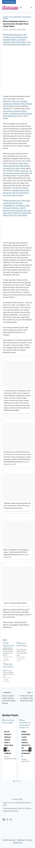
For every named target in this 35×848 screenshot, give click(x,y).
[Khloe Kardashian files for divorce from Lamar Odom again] (23, 645)
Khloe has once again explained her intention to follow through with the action (17, 103)
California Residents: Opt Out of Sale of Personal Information (17, 810)
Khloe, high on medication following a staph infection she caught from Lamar (16, 165)
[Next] (30, 749)
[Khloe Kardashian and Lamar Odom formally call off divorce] (9, 645)
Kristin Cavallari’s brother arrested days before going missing (8, 698)
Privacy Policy (9, 2)
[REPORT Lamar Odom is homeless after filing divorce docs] (9, 666)
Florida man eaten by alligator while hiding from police (26, 697)
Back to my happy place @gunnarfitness (15, 603)
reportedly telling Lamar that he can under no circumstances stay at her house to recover (16, 192)
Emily (24, 759)
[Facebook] (3, 819)
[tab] (13, 781)
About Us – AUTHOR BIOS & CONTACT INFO (17, 804)
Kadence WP (17, 842)
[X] (7, 819)
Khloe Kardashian (15, 17)
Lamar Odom (26, 17)
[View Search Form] (20, 7)
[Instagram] (10, 819)
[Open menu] (31, 7)
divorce (5, 17)
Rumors (5, 18)
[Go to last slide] (5, 749)
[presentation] (9, 723)
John (6, 29)
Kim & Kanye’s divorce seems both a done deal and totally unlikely (8, 742)
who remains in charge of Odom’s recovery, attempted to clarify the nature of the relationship (17, 113)
